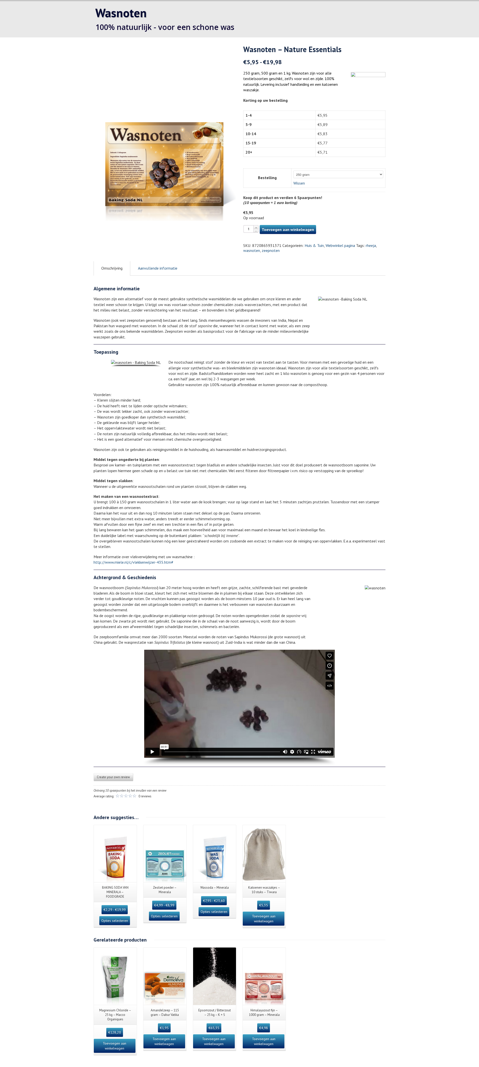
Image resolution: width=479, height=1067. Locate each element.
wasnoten (251, 250)
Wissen (299, 183)
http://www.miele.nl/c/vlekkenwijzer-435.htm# (133, 562)
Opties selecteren (114, 920)
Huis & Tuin (314, 245)
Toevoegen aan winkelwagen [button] (263, 918)
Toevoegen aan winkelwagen (288, 229)
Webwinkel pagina (340, 245)
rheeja (371, 245)
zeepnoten (271, 250)
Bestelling (267, 177)
